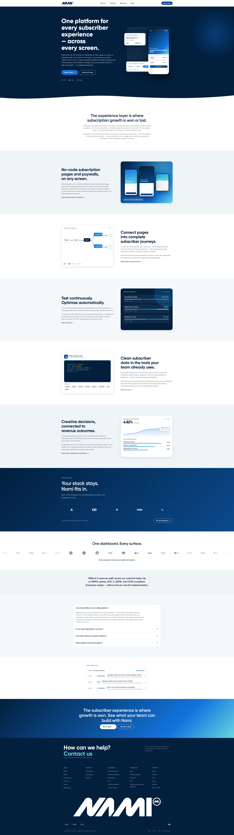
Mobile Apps (111, 778)
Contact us (78, 753)
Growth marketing (113, 784)
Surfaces (66, 781)
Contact (154, 784)
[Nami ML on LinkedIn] (169, 824)
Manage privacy (166, 831)
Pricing (154, 781)
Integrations (67, 788)
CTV (109, 781)
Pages (65, 774)
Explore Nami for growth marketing (72, 197)
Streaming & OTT (113, 771)
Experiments (89, 771)
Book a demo (167, 3)
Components (68, 778)
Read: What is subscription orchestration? (74, 453)
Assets (66, 784)
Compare (133, 778)
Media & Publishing (113, 774)
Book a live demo (66, 323)
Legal (149, 831)
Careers (154, 774)
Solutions (113, 3)
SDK (131, 781)
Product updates (135, 774)
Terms (159, 831)
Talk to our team (126, 390)
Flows (65, 771)
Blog (131, 771)
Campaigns (89, 774)
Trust (153, 778)
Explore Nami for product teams (130, 261)
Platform (103, 3)
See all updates (140, 670)
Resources (123, 3)
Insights (88, 778)
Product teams (112, 788)
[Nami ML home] (67, 3)
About (133, 3)
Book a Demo (156, 788)
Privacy (154, 831)
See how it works (87, 72)
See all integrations (163, 520)
